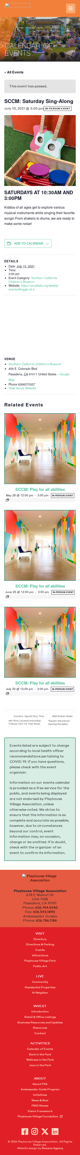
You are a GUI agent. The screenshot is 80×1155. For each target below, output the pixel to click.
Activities (40, 1043)
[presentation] (40, 448)
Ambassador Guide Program (40, 1089)
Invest (40, 1006)
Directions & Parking (40, 944)
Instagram (34, 1131)
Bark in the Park (40, 1054)
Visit (40, 933)
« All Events (13, 72)
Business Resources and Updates (40, 1022)
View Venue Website (22, 388)
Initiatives (40, 1094)
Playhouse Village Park (40, 960)
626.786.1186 (46, 920)
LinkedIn (55, 1131)
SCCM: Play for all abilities (40, 489)
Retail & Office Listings (40, 1017)
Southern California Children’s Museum (35, 364)
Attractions (40, 955)
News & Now (40, 1100)
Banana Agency (52, 1148)
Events (40, 949)
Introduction (40, 1011)
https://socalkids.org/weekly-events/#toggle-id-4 (34, 287)
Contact (40, 1033)
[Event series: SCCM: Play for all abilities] (40, 500)
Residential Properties (40, 987)
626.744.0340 (46, 907)
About (40, 1078)
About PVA (40, 1084)
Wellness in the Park (40, 1059)
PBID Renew (40, 1105)
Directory (40, 939)
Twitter (45, 1131)
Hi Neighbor (40, 992)
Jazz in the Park (40, 1065)
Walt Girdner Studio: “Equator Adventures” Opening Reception (60, 719)
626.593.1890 (44, 912)
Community (40, 981)
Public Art (40, 966)
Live (40, 976)
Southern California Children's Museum (33, 280)
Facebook (25, 1131)
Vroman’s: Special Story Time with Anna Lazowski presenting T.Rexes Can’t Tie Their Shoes (26, 719)
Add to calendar (28, 243)
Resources (40, 1027)
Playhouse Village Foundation (37, 1116)
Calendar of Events (40, 1048)
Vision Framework (40, 1111)
